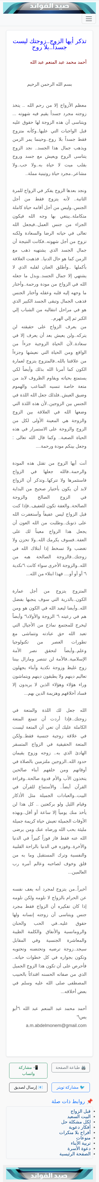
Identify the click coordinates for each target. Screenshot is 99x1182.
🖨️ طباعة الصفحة (71, 1067)
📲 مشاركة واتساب (28, 1070)
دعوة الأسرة (79, 1148)
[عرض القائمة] (89, 19)
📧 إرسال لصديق (28, 1087)
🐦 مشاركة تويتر (71, 1087)
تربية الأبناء (81, 1143)
